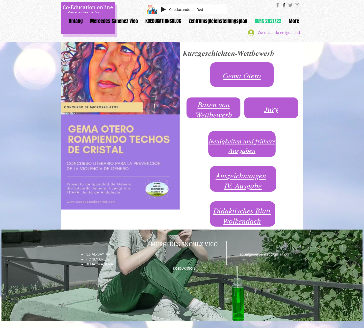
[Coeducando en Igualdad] (278, 5)
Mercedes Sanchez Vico (84, 12)
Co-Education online (88, 7)
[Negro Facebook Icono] (284, 5)
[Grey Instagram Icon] (297, 5)
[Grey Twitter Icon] (290, 5)
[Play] (163, 9)
